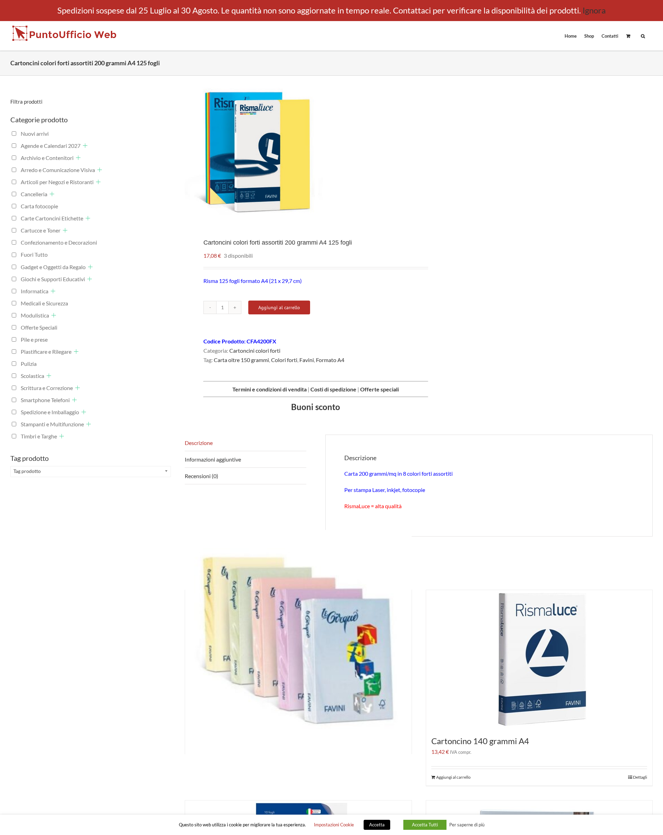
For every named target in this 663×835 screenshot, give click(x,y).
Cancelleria (34, 194)
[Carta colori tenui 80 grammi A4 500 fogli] (298, 643)
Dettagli (640, 777)
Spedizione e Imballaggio (50, 412)
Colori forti (284, 360)
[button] (643, 35)
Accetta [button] (377, 824)
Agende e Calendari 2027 (50, 145)
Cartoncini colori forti (254, 350)
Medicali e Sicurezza (44, 303)
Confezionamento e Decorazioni (59, 242)
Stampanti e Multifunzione (52, 424)
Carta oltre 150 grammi (241, 360)
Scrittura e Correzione (47, 388)
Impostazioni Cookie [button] (334, 824)
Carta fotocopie (39, 206)
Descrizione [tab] (199, 442)
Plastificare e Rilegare (46, 351)
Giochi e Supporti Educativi (53, 279)
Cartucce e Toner (40, 230)
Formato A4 (330, 360)
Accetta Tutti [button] (425, 824)
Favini (306, 360)
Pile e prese (34, 339)
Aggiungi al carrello (279, 307)
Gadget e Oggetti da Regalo (53, 267)
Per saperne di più (466, 824)
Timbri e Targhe (39, 436)
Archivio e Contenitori (47, 157)
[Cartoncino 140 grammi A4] (539, 659)
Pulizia (29, 363)
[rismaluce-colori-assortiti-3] (297, 152)
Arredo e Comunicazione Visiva (58, 170)
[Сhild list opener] (85, 145)
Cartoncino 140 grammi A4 (480, 741)
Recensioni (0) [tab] (201, 476)
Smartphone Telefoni (45, 400)
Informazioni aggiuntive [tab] (213, 459)
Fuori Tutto (34, 254)
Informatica (34, 291)
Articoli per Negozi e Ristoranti (57, 182)
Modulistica (35, 315)
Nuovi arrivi (35, 133)
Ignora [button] (594, 10)
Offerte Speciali (39, 327)
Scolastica (32, 375)
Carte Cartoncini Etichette (52, 218)
